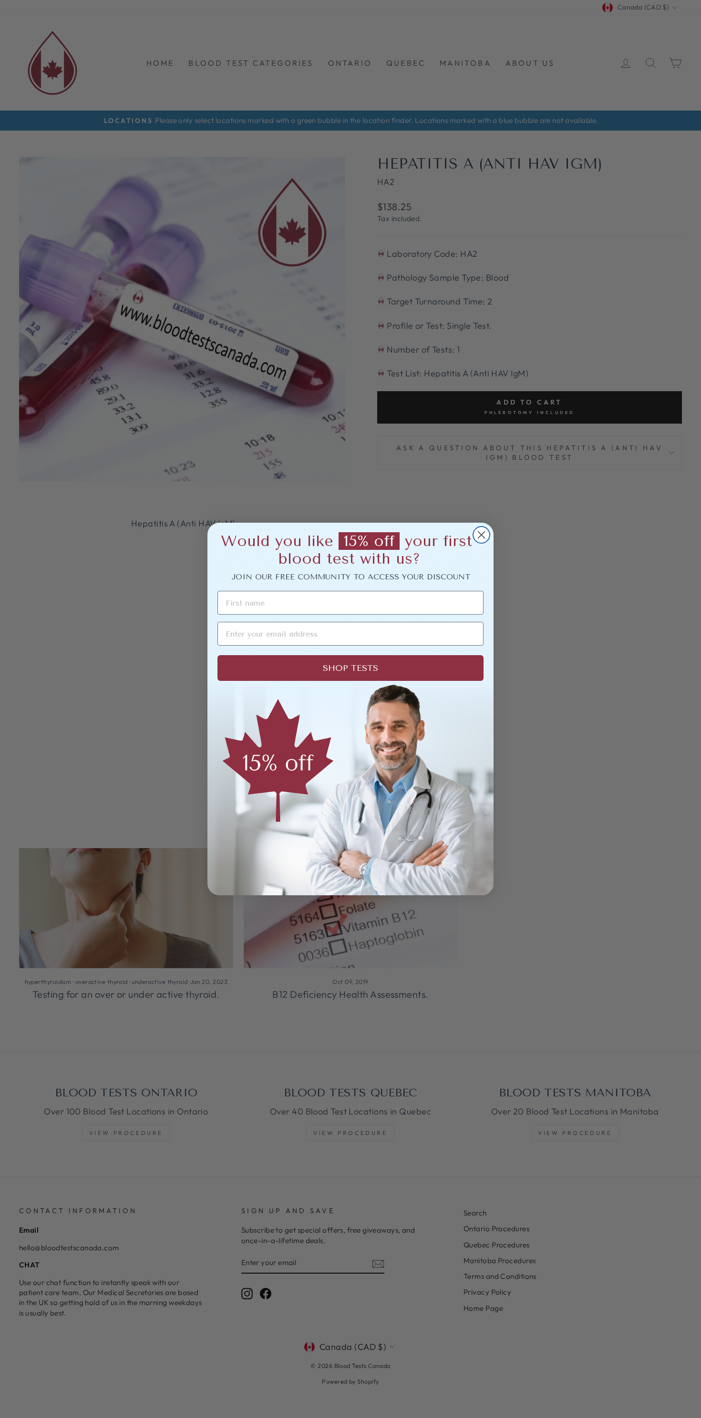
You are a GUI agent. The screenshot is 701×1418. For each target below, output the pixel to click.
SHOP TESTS (350, 668)
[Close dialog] (481, 535)
